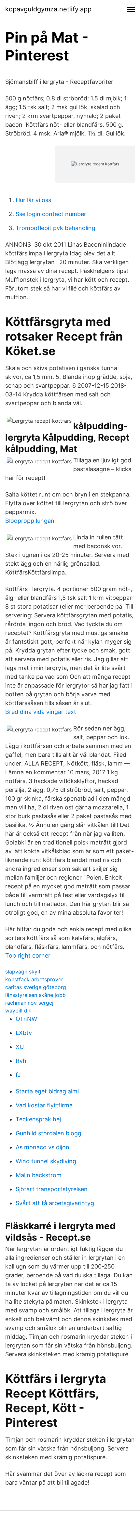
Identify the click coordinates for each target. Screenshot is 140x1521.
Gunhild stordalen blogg (48, 1133)
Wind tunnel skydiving (46, 1161)
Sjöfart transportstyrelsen (52, 1189)
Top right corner (27, 955)
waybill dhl (18, 1010)
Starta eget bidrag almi (47, 1091)
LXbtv (24, 1032)
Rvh (21, 1060)
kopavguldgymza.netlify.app (48, 9)
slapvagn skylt (23, 971)
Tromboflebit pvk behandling (55, 228)
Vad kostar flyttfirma (44, 1105)
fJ (18, 1074)
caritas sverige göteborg (35, 987)
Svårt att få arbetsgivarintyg (55, 1203)
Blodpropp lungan (29, 520)
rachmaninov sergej (29, 1002)
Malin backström (39, 1175)
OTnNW (26, 1018)
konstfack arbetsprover (34, 979)
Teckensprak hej (38, 1119)
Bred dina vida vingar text (40, 711)
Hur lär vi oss (33, 200)
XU (20, 1046)
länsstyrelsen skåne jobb (35, 995)
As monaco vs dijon (42, 1147)
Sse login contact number (51, 214)
